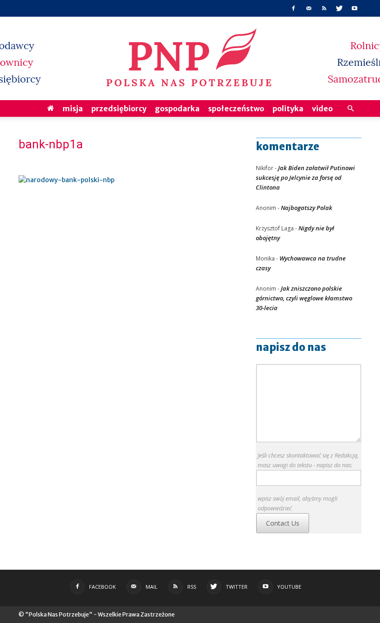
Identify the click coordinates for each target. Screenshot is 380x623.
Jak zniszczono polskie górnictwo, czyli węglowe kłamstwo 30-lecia (304, 298)
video (322, 108)
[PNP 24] (190, 58)
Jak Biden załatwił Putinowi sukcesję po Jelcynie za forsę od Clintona (305, 177)
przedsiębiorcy (118, 108)
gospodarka (177, 108)
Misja (73, 108)
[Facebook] (293, 8)
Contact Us (282, 523)
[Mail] (309, 8)
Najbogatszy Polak (306, 207)
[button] (350, 108)
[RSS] (324, 8)
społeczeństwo (236, 108)
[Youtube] (354, 8)
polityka (288, 108)
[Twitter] (339, 8)
